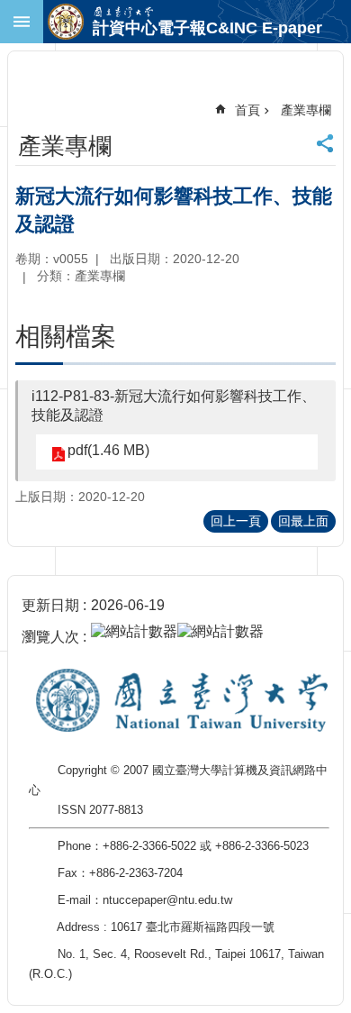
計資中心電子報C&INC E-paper (207, 28)
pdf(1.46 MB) (108, 450)
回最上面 (303, 521)
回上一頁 (236, 521)
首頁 (247, 110)
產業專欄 (306, 110)
